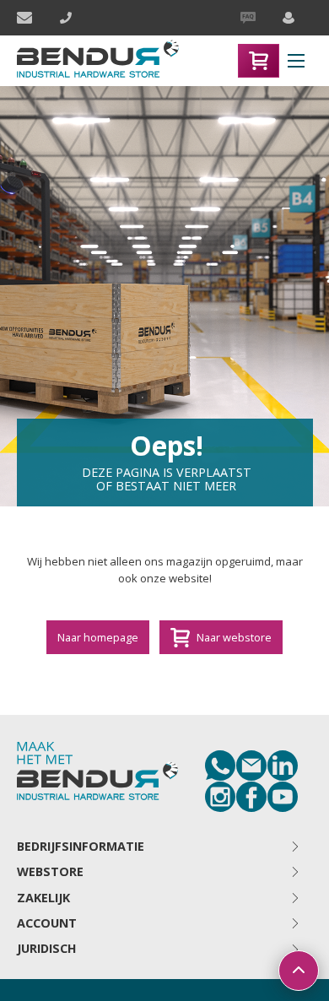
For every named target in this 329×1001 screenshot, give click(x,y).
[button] (296, 61)
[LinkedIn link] (282, 765)
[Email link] (251, 765)
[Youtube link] (282, 797)
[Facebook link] (251, 797)
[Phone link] (220, 765)
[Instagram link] (220, 797)
